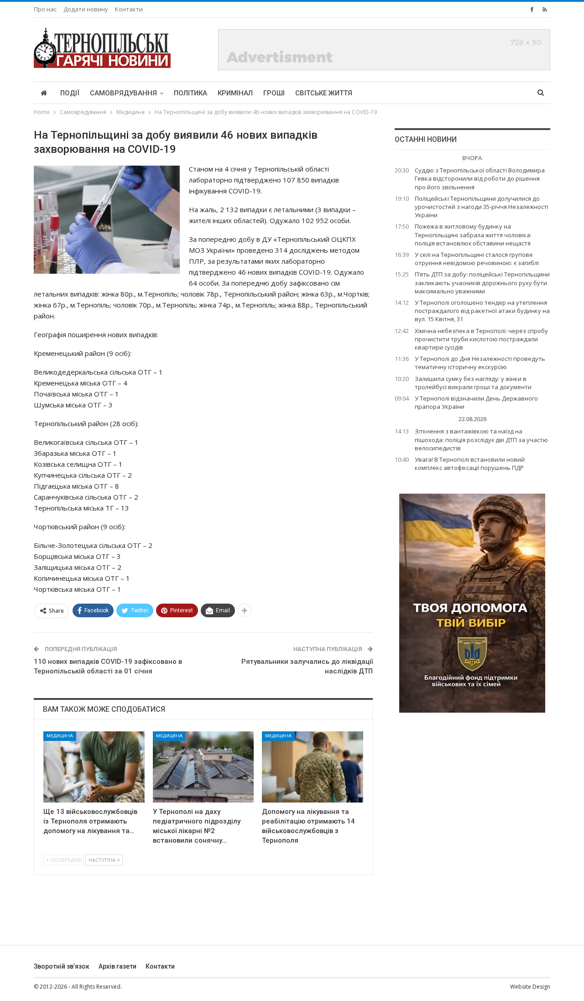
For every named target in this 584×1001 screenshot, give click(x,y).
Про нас (45, 9)
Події (69, 93)
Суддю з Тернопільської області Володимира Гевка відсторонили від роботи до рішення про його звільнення (480, 178)
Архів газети (117, 966)
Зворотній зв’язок (61, 966)
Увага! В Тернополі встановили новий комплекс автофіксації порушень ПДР (470, 463)
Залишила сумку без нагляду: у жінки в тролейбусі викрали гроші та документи (473, 383)
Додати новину (85, 9)
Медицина (60, 735)
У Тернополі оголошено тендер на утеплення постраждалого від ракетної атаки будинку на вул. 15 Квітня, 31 (482, 310)
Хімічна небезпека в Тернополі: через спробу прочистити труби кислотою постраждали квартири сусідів (481, 339)
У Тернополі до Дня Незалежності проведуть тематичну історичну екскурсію (480, 363)
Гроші (274, 93)
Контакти (129, 9)
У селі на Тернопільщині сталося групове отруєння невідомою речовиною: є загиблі (477, 258)
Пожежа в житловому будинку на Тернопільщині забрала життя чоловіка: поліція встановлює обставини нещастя (473, 234)
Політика (190, 93)
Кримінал (235, 93)
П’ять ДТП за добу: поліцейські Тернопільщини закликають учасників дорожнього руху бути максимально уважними (482, 282)
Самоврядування (123, 93)
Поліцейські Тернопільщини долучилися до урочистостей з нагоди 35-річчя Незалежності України (481, 206)
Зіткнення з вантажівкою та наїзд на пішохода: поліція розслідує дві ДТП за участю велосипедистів (481, 439)
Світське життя (323, 93)
